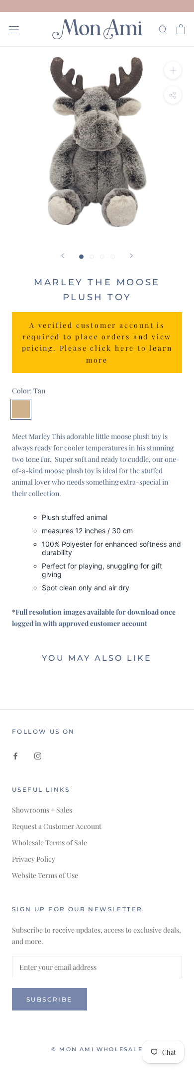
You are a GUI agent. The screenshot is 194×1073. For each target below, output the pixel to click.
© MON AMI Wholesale (97, 1049)
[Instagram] (37, 755)
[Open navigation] (14, 29)
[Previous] (62, 255)
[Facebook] (15, 755)
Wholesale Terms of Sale (49, 842)
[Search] (163, 29)
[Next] (131, 255)
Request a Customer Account (56, 826)
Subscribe (49, 999)
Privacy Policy (33, 859)
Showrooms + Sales (42, 810)
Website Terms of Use (45, 875)
